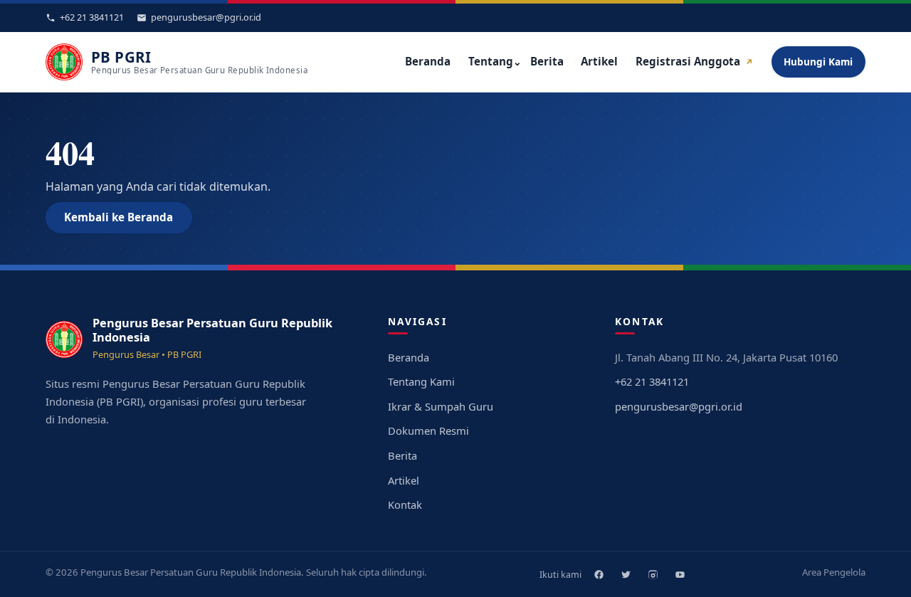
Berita (547, 61)
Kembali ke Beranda (118, 217)
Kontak (405, 504)
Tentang (495, 61)
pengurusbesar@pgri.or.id (678, 406)
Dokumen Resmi (428, 430)
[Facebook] (599, 574)
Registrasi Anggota (694, 61)
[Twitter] (626, 574)
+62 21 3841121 (652, 381)
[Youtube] (680, 574)
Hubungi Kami (818, 61)
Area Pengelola (833, 572)
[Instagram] (653, 574)
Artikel (599, 61)
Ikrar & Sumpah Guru (440, 406)
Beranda (428, 61)
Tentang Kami (421, 381)
